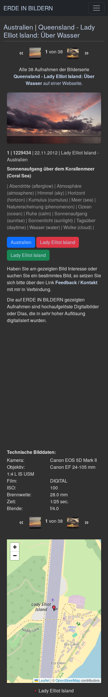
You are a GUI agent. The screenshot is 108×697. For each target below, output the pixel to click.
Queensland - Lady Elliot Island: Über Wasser (49, 31)
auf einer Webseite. (54, 79)
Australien (18, 27)
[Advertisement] (54, 386)
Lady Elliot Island (57, 242)
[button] (54, 608)
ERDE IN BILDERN (28, 8)
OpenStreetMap (68, 680)
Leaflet (44, 680)
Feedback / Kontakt (76, 282)
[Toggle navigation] (96, 8)
